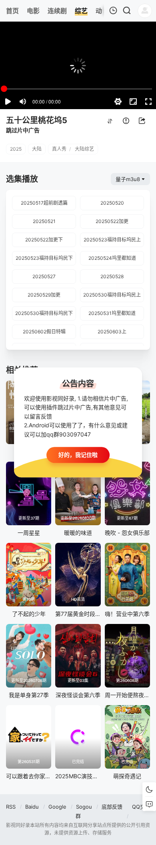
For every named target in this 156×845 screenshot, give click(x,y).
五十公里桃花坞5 (36, 120)
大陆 (37, 149)
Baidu (32, 806)
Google (57, 806)
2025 (16, 149)
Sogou (84, 806)
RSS (11, 806)
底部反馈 (112, 806)
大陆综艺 (84, 149)
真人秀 (59, 149)
